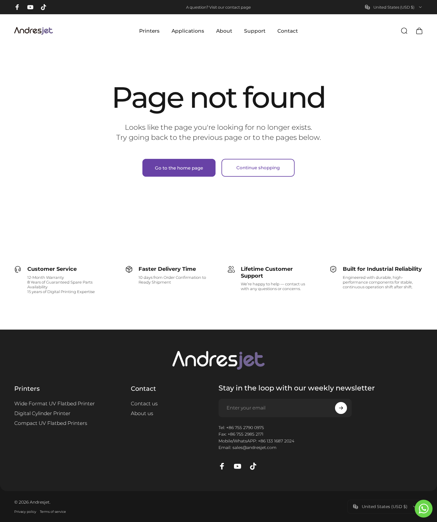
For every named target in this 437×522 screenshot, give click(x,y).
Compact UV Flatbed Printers (50, 423)
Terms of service (53, 512)
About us (142, 413)
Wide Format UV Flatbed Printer (54, 403)
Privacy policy (25, 512)
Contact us (144, 403)
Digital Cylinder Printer (42, 413)
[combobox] (394, 7)
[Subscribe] (341, 408)
